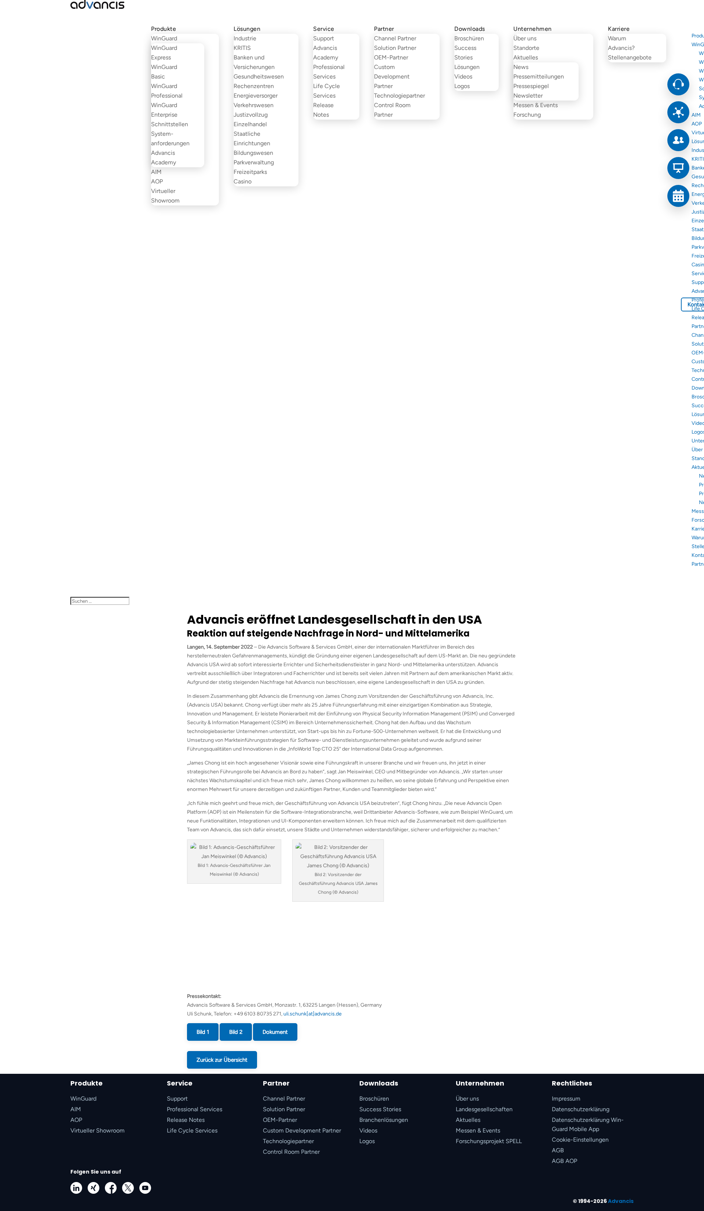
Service (323, 28)
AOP (157, 181)
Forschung (527, 114)
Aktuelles (525, 57)
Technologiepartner (399, 95)
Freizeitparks (250, 171)
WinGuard (164, 38)
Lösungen (247, 28)
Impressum (566, 1098)
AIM (156, 171)
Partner (384, 28)
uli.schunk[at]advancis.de (312, 1014)
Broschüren (469, 38)
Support (323, 38)
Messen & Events (535, 105)
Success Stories (380, 1109)
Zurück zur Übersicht (222, 1060)
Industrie (245, 38)
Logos (462, 86)
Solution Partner (395, 47)
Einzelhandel (250, 124)
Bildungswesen (253, 152)
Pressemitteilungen (538, 76)
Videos (463, 76)
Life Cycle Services (192, 1130)
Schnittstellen (169, 124)
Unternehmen (532, 28)
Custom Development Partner (392, 76)
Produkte (163, 28)
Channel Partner (395, 38)
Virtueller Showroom (97, 1130)
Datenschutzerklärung (580, 1109)
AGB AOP (564, 1160)
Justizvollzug (251, 114)
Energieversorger (256, 95)
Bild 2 (235, 1032)
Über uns (524, 38)
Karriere (619, 28)
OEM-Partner (391, 57)
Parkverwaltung (254, 162)
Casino (243, 181)
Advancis (621, 1201)
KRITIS (242, 47)
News (520, 66)
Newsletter (528, 95)
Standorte (526, 47)
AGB (558, 1150)
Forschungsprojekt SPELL (489, 1141)
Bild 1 (203, 1032)
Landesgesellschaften (484, 1109)
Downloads (469, 28)
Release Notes (186, 1119)
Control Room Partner (291, 1151)
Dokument (275, 1032)
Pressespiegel (531, 86)
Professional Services (194, 1109)
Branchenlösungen (383, 1119)
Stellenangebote (630, 57)
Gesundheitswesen (259, 76)
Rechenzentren (254, 86)
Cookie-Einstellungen (580, 1139)
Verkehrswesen (254, 105)
